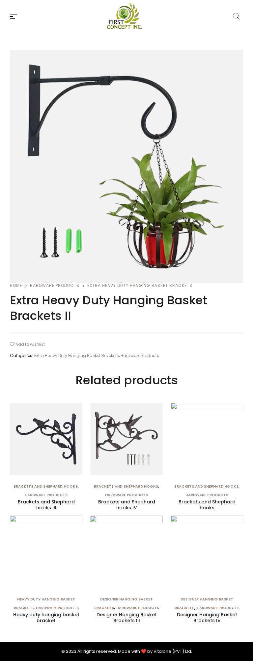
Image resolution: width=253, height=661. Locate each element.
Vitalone (162, 651)
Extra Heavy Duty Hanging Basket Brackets (139, 285)
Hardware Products (54, 285)
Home (16, 285)
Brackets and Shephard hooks (46, 486)
